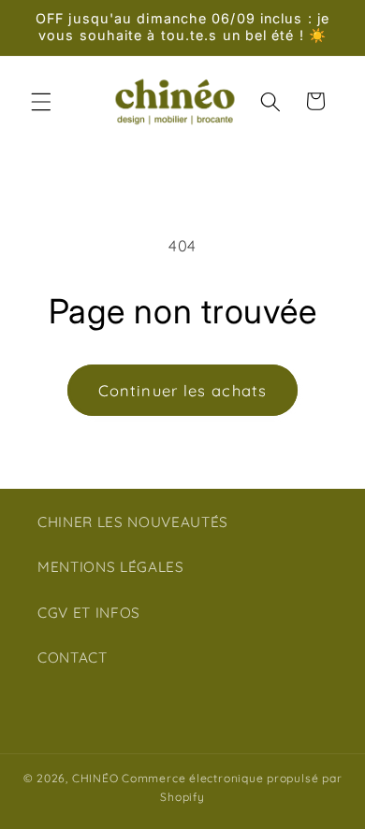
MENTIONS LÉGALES (110, 567)
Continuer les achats (182, 390)
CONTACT (72, 657)
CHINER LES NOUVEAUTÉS (132, 522)
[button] (41, 101)
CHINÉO (95, 778)
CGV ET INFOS (88, 613)
